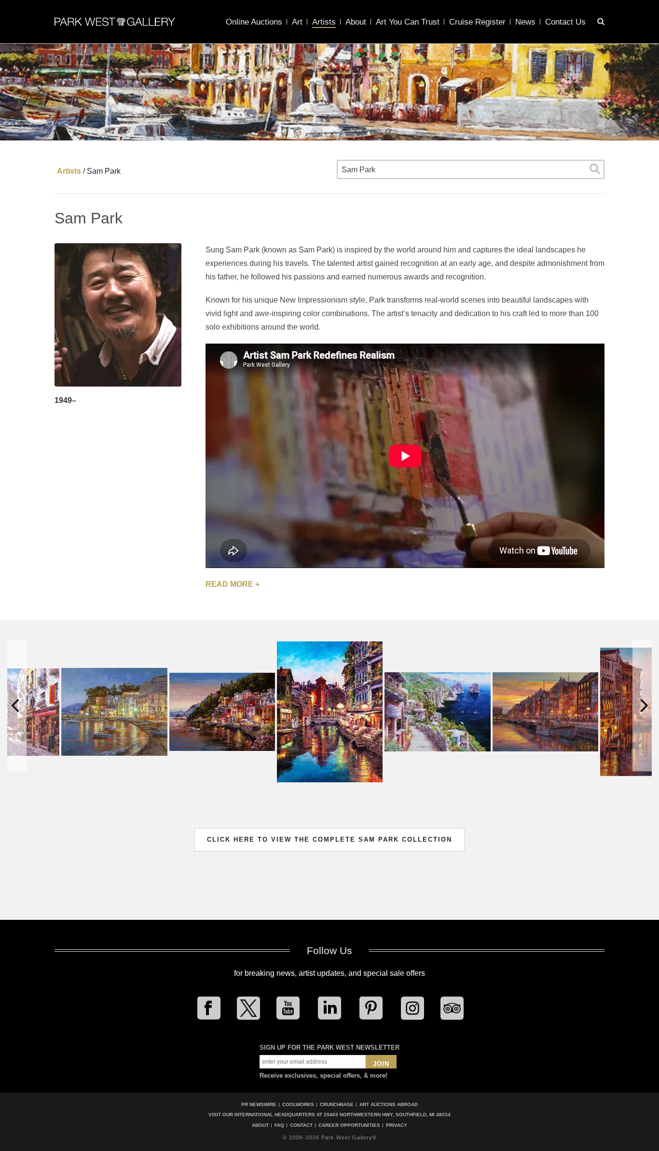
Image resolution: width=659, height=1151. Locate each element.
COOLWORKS (298, 1104)
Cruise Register (477, 22)
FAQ (279, 1125)
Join (381, 1064)
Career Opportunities (349, 1125)
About (355, 22)
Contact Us (565, 22)
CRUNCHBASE (337, 1104)
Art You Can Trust (407, 22)
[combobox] (470, 169)
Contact (301, 1125)
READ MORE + (233, 584)
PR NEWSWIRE (258, 1104)
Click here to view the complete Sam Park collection (329, 839)
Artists (324, 22)
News (525, 22)
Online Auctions (254, 22)
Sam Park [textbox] (358, 170)
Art (297, 22)
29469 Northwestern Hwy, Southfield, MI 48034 (387, 1114)
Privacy (396, 1125)
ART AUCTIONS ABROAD (388, 1104)
